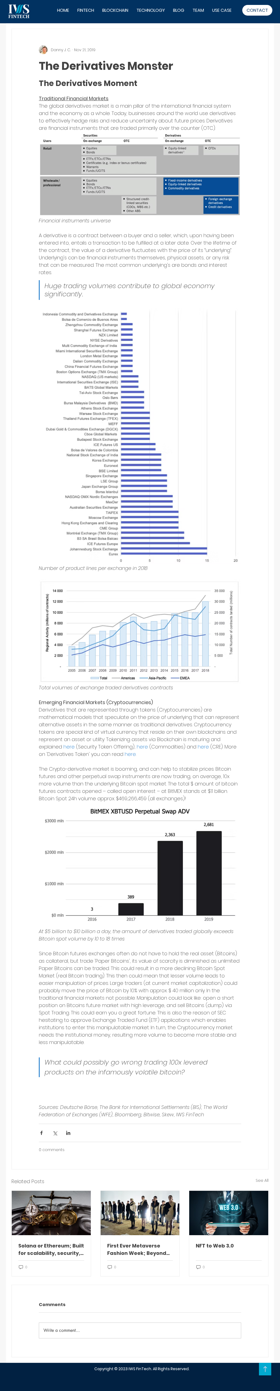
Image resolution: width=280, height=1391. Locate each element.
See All (262, 1180)
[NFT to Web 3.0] (228, 1213)
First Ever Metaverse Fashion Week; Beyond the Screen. (136, 1249)
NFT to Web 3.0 (215, 1245)
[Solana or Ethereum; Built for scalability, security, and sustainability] (51, 1213)
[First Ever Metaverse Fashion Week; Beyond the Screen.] (140, 1213)
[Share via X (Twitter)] (54, 1132)
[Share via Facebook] (41, 1132)
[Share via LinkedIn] (68, 1132)
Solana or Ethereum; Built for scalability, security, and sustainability (51, 1249)
